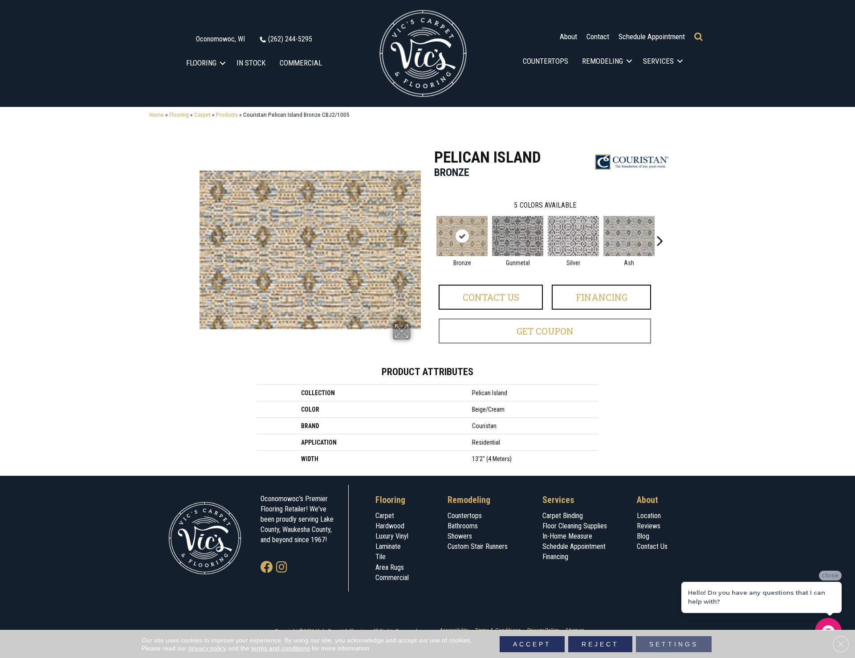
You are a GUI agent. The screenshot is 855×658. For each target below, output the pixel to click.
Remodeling (602, 61)
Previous (429, 227)
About (568, 36)
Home (156, 114)
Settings (673, 644)
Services (658, 61)
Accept (532, 644)
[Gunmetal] (518, 236)
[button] (222, 63)
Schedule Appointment (652, 36)
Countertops (545, 61)
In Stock (251, 62)
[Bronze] (462, 236)
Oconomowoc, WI (220, 39)
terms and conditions (280, 648)
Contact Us (491, 297)
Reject (600, 644)
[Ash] (629, 236)
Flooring (201, 62)
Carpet (202, 114)
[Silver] (573, 236)
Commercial (301, 62)
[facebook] (267, 568)
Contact (597, 36)
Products (227, 114)
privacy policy (207, 648)
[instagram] (281, 568)
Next (660, 227)
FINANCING (601, 297)
